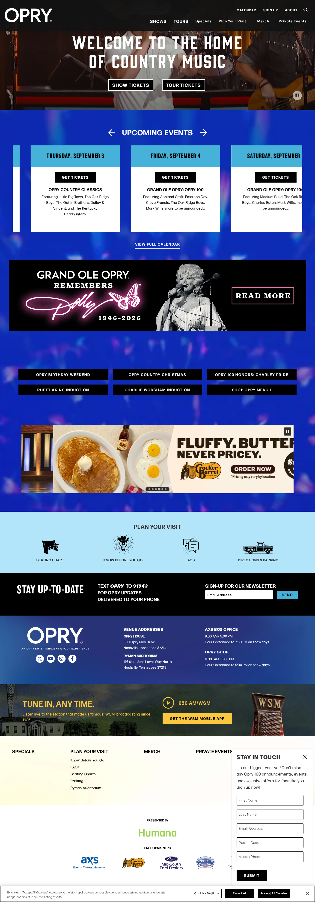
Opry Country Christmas (157, 374)
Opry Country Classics (57, 189)
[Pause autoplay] (296, 134)
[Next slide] (203, 132)
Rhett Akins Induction (63, 389)
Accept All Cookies (274, 893)
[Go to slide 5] (162, 489)
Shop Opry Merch (252, 389)
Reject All (240, 893)
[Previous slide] (111, 132)
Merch (265, 23)
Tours (181, 23)
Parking (77, 781)
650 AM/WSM (195, 702)
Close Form (304, 757)
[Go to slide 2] (153, 489)
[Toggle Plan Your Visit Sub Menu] (249, 23)
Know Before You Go (87, 760)
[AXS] (90, 863)
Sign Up (270, 12)
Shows (158, 23)
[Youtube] (51, 658)
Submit (252, 875)
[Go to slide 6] (165, 489)
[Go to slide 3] (156, 489)
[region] (157, 894)
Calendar (246, 12)
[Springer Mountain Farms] (205, 863)
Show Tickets (130, 84)
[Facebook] (72, 658)
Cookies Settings (206, 893)
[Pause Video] (297, 95)
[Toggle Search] (305, 12)
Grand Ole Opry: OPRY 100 (157, 189)
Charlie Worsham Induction (157, 389)
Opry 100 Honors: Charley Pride (251, 374)
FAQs (75, 767)
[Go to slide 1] (149, 489)
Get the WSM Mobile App (197, 718)
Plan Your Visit (232, 23)
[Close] (308, 893)
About (291, 12)
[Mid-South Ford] (171, 863)
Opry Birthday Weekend (63, 374)
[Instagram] (61, 658)
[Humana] (157, 833)
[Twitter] (40, 658)
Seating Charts (83, 774)
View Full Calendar (157, 244)
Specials (204, 23)
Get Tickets (57, 177)
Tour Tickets (183, 84)
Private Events (293, 23)
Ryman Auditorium (86, 788)
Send (287, 594)
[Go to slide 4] (159, 489)
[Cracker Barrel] (133, 863)
